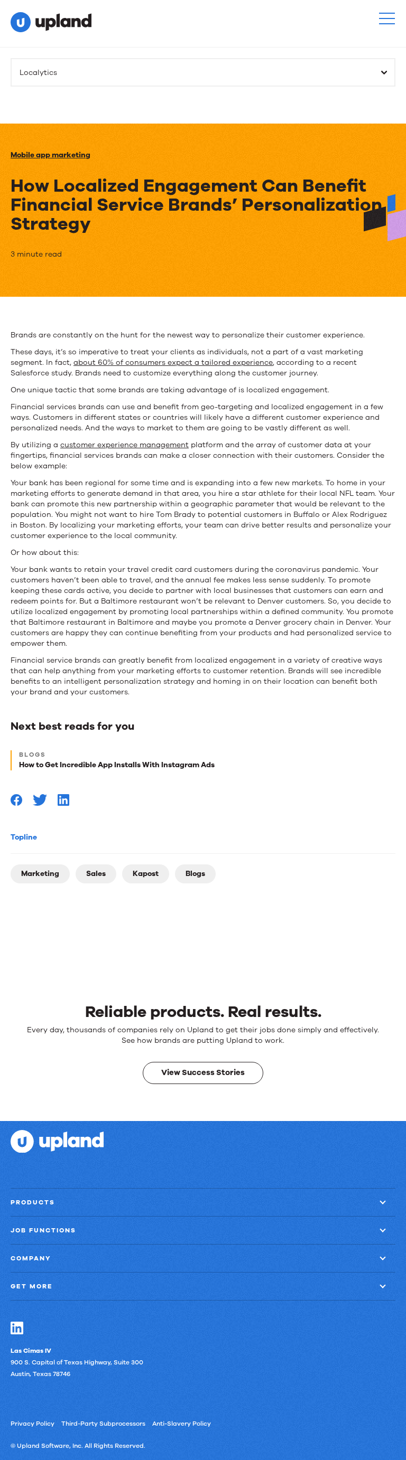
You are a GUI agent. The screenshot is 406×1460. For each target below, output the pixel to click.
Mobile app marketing (50, 155)
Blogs (195, 874)
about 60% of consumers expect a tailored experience (173, 362)
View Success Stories (203, 1072)
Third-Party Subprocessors (103, 1423)
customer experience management (124, 445)
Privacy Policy (32, 1423)
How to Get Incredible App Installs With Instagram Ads (117, 765)
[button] (387, 18)
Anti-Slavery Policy (181, 1423)
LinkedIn (17, 1327)
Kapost (146, 874)
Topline (24, 837)
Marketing (40, 874)
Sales (96, 874)
